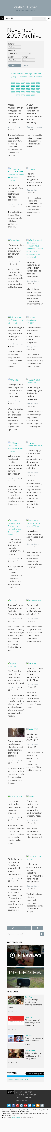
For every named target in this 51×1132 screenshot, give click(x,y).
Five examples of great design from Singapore (32, 1023)
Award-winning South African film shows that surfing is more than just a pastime (15, 748)
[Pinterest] (17, 1105)
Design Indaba (16, 1117)
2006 (23, 92)
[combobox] (39, 18)
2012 (23, 89)
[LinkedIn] (33, 1105)
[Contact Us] (42, 1105)
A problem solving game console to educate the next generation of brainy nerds (34, 808)
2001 (23, 95)
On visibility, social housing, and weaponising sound (34, 535)
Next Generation (16, 344)
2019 (18, 86)
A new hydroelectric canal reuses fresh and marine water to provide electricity (34, 113)
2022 (33, 83)
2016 (33, 86)
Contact (28, 1092)
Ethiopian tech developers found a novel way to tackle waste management (15, 866)
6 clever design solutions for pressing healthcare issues (25, 1003)
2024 (23, 83)
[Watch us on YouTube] (25, 1105)
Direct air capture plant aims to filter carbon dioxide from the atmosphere (33, 269)
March (26, 73)
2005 (28, 92)
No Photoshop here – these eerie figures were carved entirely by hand (16, 676)
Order (25, 56)
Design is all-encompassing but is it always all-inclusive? (33, 609)
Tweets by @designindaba (18, 1079)
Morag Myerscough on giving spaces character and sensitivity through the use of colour (16, 113)
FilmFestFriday (30, 1050)
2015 (38, 86)
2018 (23, 86)
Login (18, 1098)
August (15, 77)
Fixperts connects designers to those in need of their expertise (34, 179)
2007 (18, 92)
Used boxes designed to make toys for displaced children (14, 806)
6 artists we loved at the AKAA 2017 (32, 736)
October (30, 77)
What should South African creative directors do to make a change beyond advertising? (15, 464)
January (13, 73)
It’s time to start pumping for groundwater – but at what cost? (16, 250)
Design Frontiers (34, 127)
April (31, 73)
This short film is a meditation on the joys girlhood (33, 1056)
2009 (38, 89)
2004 (33, 92)
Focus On (28, 1017)
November (38, 77)
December (25, 80)
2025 (18, 83)
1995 (33, 95)
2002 (18, 95)
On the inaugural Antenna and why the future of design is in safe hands (16, 333)
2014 (13, 89)
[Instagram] (21, 1105)
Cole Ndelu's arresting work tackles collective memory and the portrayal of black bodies (34, 872)
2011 (28, 89)
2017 (28, 86)
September (23, 77)
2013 (18, 89)
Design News (14, 127)
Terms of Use (21, 1101)
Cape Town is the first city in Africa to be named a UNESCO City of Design (16, 547)
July (10, 77)
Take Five (28, 997)
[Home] (25, 7)
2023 (28, 83)
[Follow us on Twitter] (13, 928)
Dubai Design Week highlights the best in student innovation (34, 393)
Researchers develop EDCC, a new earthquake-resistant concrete (15, 192)
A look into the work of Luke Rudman (34, 1039)
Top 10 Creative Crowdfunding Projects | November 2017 (16, 609)
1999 (28, 95)
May (35, 73)
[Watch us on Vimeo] (29, 1105)
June (39, 73)
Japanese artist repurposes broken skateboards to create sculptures (33, 335)
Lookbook (28, 1035)
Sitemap (28, 1098)
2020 (13, 86)
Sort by (11, 56)
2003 (38, 92)
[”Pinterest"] (37, 928)
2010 (33, 89)
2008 (13, 92)
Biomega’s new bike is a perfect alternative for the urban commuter (16, 390)
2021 (38, 83)
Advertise (20, 1095)
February (20, 73)
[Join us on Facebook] (25, 928)
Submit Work (32, 1095)
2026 (13, 83)
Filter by (11, 43)
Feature (11, 50)
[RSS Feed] (37, 1105)
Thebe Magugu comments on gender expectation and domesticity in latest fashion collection (34, 459)
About (19, 1092)
